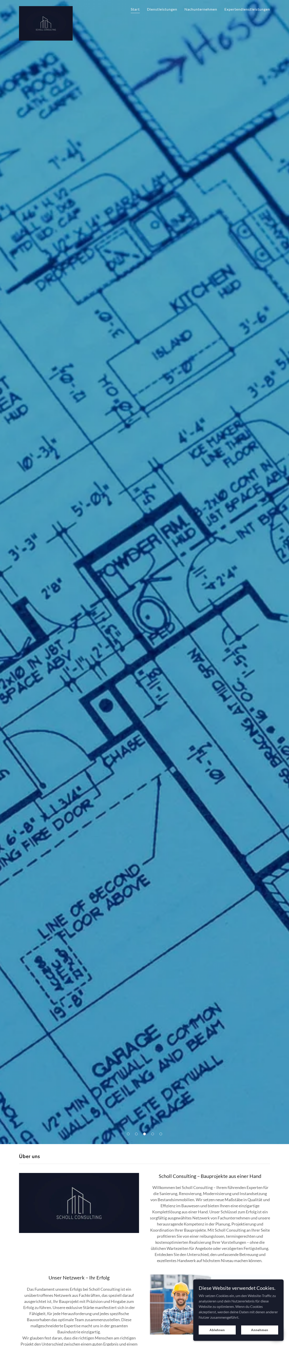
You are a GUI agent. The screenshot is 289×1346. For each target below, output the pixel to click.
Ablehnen (217, 1330)
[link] (46, 8)
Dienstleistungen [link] (162, 9)
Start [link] (135, 9)
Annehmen (259, 1330)
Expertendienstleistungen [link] (247, 9)
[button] (128, 1134)
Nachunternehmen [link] (200, 9)
